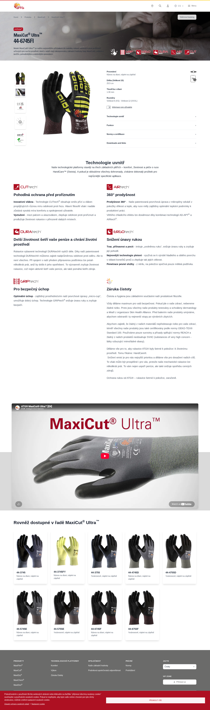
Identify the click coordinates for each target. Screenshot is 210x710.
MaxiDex (18, 685)
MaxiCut (18, 670)
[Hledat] (160, 5)
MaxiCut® (41, 17)
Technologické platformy (65, 661)
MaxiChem (19, 680)
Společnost (94, 661)
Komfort (54, 666)
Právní (129, 661)
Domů (16, 17)
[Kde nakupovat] (153, 5)
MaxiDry (18, 675)
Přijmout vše (155, 700)
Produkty (28, 17)
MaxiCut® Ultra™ (58, 17)
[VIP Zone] (168, 5)
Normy (128, 666)
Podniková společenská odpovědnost (104, 670)
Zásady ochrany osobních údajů (16, 704)
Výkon (53, 670)
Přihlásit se (181, 682)
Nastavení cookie (38, 704)
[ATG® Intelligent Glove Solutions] (19, 5)
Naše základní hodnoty (98, 666)
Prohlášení (130, 670)
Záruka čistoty (57, 675)
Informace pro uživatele (122, 107)
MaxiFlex (18, 666)
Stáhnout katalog (187, 17)
